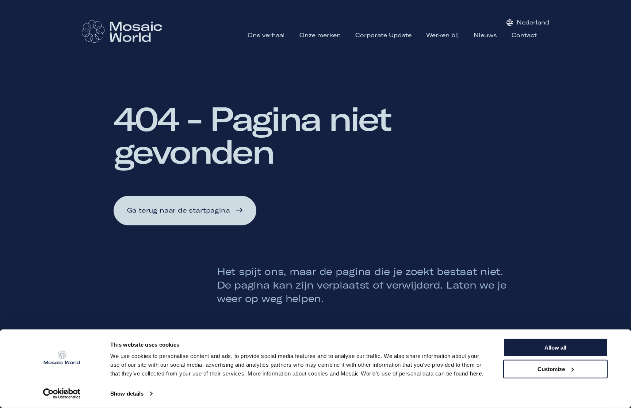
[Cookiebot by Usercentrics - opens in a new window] (62, 393)
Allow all (555, 347)
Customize (551, 369)
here (476, 373)
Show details (127, 393)
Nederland (533, 22)
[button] (185, 210)
